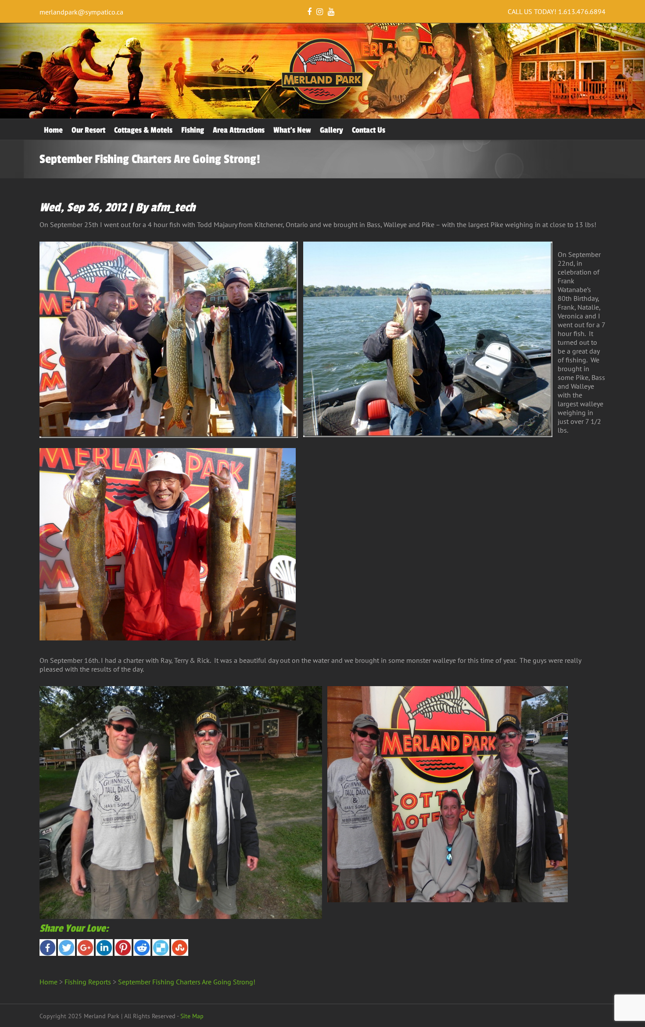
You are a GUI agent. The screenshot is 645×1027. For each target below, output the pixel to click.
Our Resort (88, 130)
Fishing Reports (87, 981)
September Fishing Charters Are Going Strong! (186, 981)
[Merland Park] (322, 102)
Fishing (192, 130)
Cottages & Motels (143, 130)
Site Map (192, 1016)
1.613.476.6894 (582, 11)
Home (53, 130)
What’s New (292, 130)
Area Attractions (239, 130)
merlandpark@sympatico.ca (81, 11)
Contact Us (368, 130)
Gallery (331, 130)
